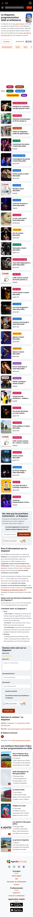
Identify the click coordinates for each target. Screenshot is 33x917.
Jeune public (20, 91)
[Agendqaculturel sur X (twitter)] (9, 866)
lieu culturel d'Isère (18, 24)
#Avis (25, 47)
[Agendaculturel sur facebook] (14, 866)
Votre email (6, 682)
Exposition (19, 87)
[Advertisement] (16, 67)
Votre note (5, 653)
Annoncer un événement (16, 896)
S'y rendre (6, 41)
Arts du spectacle (13, 95)
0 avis (29, 41)
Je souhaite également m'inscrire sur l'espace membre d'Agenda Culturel (17, 528)
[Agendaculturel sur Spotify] (23, 866)
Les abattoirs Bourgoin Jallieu (22, 823)
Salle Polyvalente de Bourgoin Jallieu (21, 773)
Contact (16, 884)
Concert (10, 91)
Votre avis (5, 659)
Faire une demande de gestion (21, 740)
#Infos (18, 47)
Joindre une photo (11, 691)
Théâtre (10, 87)
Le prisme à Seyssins (21, 840)
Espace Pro (16, 893)
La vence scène (18, 790)
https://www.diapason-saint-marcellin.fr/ (19, 729)
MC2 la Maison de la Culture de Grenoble (21, 755)
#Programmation (7, 47)
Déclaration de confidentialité (16, 882)
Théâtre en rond (19, 806)
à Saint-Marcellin (22, 108)
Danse (24, 95)
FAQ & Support (16, 876)
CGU (16, 879)
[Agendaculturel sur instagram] (18, 866)
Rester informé (24, 534)
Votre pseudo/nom (8, 673)
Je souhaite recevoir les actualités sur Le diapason (17, 697)
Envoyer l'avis (8, 711)
